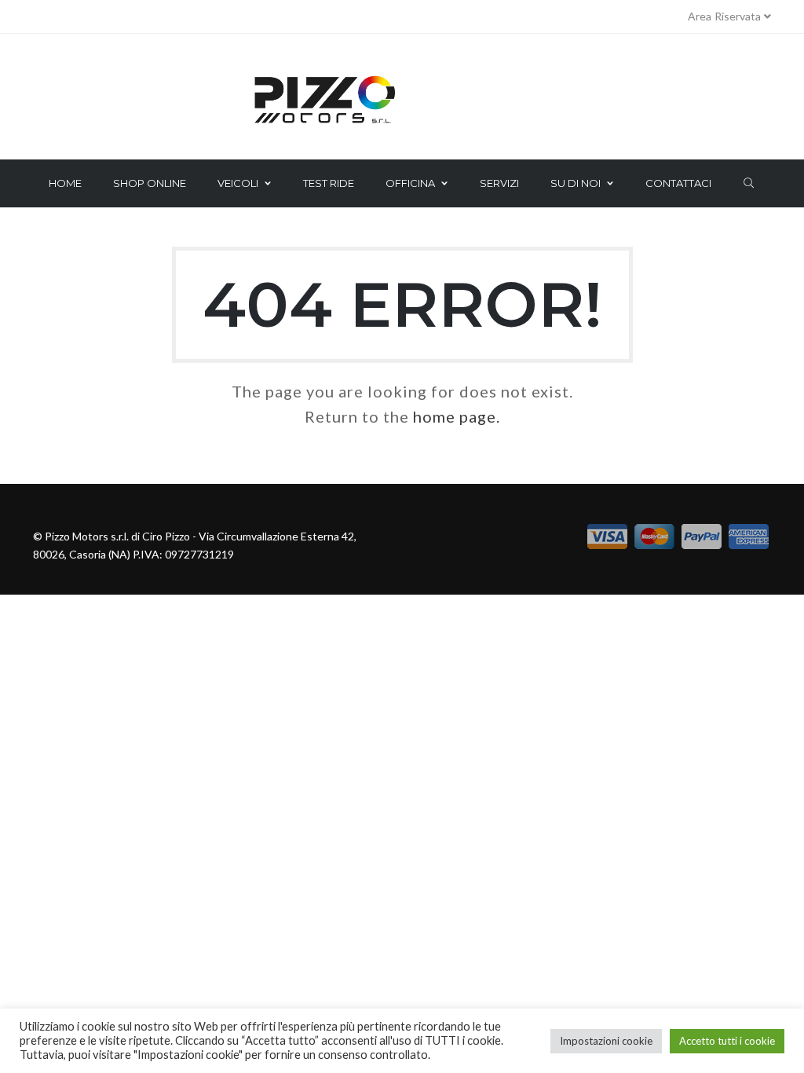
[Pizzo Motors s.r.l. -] (402, 100)
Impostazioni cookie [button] (606, 1041)
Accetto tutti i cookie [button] (727, 1041)
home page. (456, 416)
